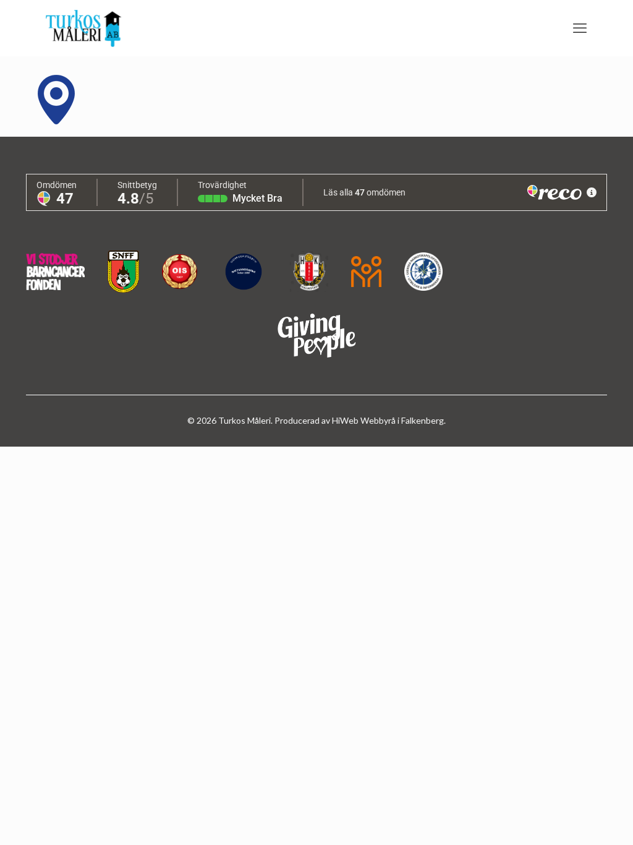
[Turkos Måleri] (84, 28)
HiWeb (346, 420)
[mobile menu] (579, 27)
